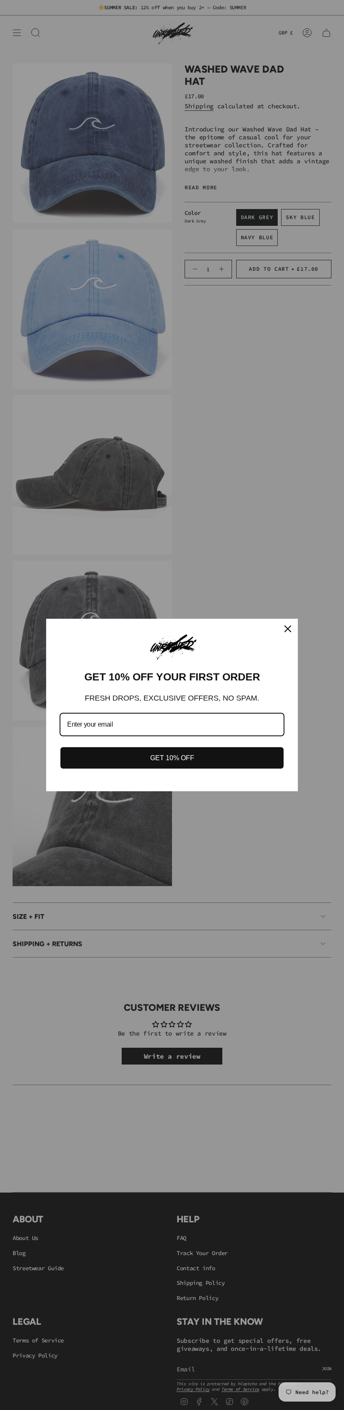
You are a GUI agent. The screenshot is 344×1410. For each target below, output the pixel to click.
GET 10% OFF (172, 757)
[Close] (288, 629)
